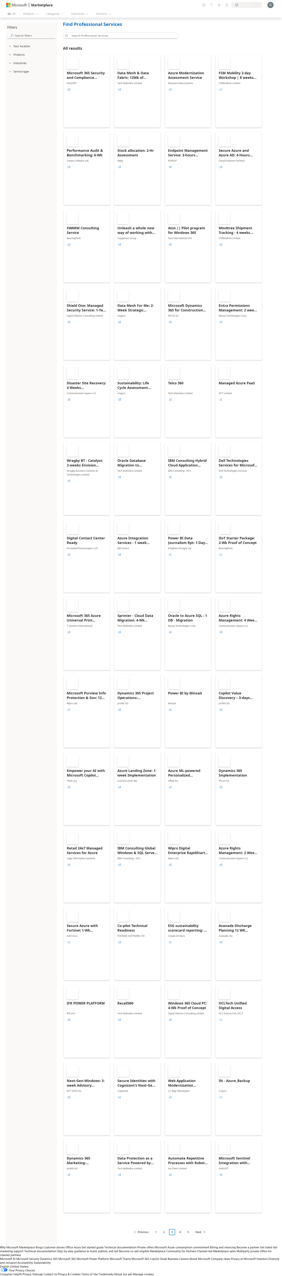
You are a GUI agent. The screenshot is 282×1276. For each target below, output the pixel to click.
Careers (184, 1259)
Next (198, 1232)
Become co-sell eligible (134, 1251)
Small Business (169, 1259)
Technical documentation (120, 1247)
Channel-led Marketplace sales (216, 1251)
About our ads (123, 1274)
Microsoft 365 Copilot (145, 1259)
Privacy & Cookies (69, 1274)
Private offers (145, 1247)
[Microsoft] (16, 5)
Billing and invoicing (223, 1247)
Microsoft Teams (120, 1259)
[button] (65, 35)
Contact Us (50, 1274)
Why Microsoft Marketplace (17, 1247)
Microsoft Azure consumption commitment (182, 1247)
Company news (220, 1259)
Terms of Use (89, 1274)
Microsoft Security (27, 1259)
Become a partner (248, 1247)
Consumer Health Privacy (15, 1274)
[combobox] (121, 35)
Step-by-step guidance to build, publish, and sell (87, 1251)
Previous (143, 1232)
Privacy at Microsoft (243, 1259)
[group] (69, 89)
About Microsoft (199, 1259)
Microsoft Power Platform (93, 1259)
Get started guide (93, 1247)
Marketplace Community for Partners (173, 1251)
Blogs (39, 1247)
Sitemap (37, 1274)
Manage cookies (143, 1274)
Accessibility (25, 1262)
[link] (87, 90)
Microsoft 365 (67, 1259)
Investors (262, 1259)
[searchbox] (35, 35)
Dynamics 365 (49, 1259)
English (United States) (14, 1266)
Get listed (266, 1247)
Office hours (73, 1247)
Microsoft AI (8, 1259)
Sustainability (42, 1262)
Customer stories (54, 1247)
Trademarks (106, 1274)
